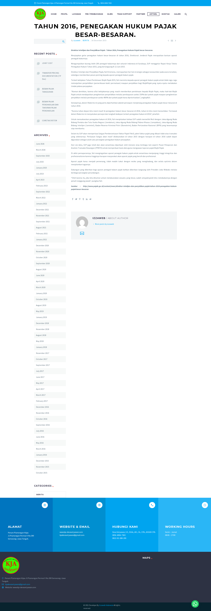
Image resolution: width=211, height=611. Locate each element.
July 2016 (40, 431)
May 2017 (40, 383)
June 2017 (40, 377)
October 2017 (41, 359)
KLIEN (110, 14)
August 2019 (41, 305)
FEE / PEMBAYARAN (94, 14)
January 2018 (41, 347)
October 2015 (41, 472)
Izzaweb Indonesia (106, 605)
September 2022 (43, 191)
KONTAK (166, 14)
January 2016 (41, 455)
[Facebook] (73, 199)
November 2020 (42, 251)
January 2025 (41, 167)
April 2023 (40, 179)
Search (63, 41)
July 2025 (40, 162)
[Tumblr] (83, 199)
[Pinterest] (80, 199)
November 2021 (42, 215)
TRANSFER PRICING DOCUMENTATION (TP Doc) (51, 76)
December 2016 (42, 407)
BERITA (86, 40)
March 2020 (40, 287)
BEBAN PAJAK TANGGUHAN (48, 90)
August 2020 (41, 269)
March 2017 (40, 395)
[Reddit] (90, 199)
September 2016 (43, 425)
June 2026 (40, 144)
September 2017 (43, 365)
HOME (54, 14)
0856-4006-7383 (106, 3)
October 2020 (41, 257)
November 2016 (42, 413)
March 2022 (40, 197)
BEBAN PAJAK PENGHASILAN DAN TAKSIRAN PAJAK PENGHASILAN (50, 106)
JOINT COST (47, 63)
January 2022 (41, 203)
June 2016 (40, 437)
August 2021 (41, 227)
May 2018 (40, 341)
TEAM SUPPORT (124, 14)
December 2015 (42, 461)
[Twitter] (76, 199)
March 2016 (40, 449)
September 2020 (43, 263)
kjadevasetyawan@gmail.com (17, 584)
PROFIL (64, 14)
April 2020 (40, 281)
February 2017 (42, 401)
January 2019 (41, 317)
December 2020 (42, 245)
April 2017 (40, 389)
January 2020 (41, 293)
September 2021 (43, 221)
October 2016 (41, 419)
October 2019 (41, 299)
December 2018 (42, 323)
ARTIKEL (153, 14)
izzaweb (77, 40)
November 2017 (42, 353)
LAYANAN (76, 14)
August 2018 (41, 335)
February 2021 (42, 233)
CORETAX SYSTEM (49, 120)
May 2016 (40, 443)
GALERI (177, 14)
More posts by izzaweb (104, 224)
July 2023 (40, 173)
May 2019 (40, 311)
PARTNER (140, 14)
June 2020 (40, 275)
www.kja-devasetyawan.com (71, 532)
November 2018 (42, 329)
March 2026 (40, 150)
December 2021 (42, 209)
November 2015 (42, 467)
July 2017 (40, 371)
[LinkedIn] (87, 199)
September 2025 (43, 156)
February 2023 (42, 185)
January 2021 (41, 239)
